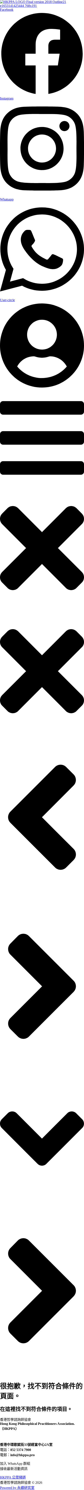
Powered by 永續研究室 (17, 1488)
